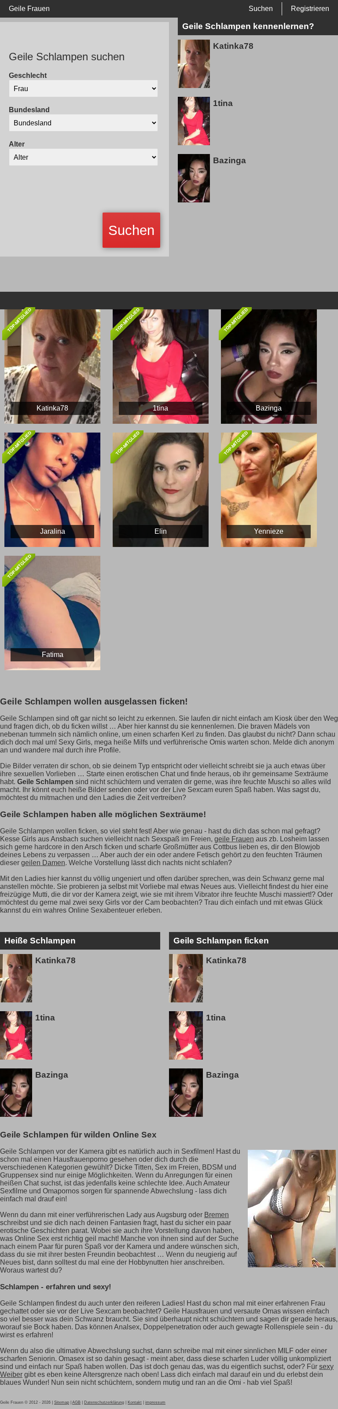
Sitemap (61, 1402)
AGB (76, 1402)
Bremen (216, 1214)
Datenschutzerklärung (104, 1402)
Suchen (261, 8)
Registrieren (310, 8)
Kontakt (135, 1402)
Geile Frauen (29, 8)
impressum (155, 1402)
